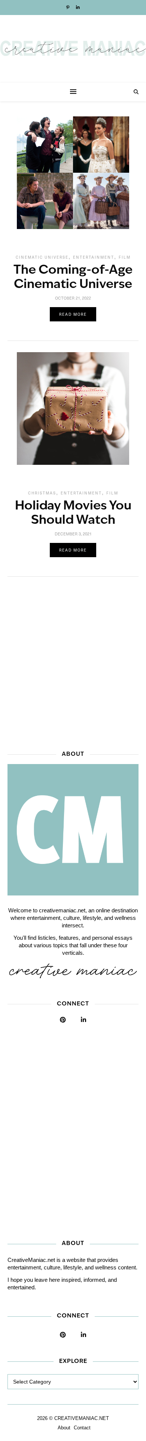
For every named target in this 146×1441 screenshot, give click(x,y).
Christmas (42, 493)
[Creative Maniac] (73, 49)
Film (125, 257)
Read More (73, 314)
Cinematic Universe (42, 257)
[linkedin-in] (78, 7)
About (64, 1427)
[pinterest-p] (68, 7)
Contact (82, 1427)
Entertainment (93, 257)
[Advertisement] (73, 661)
